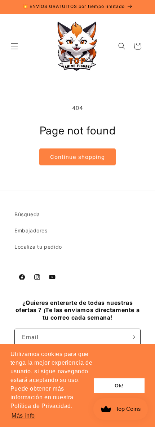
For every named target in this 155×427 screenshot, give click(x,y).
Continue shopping (77, 157)
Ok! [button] (119, 385)
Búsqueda (27, 214)
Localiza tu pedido (38, 247)
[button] (14, 46)
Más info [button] (23, 416)
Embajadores (31, 230)
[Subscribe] (132, 337)
